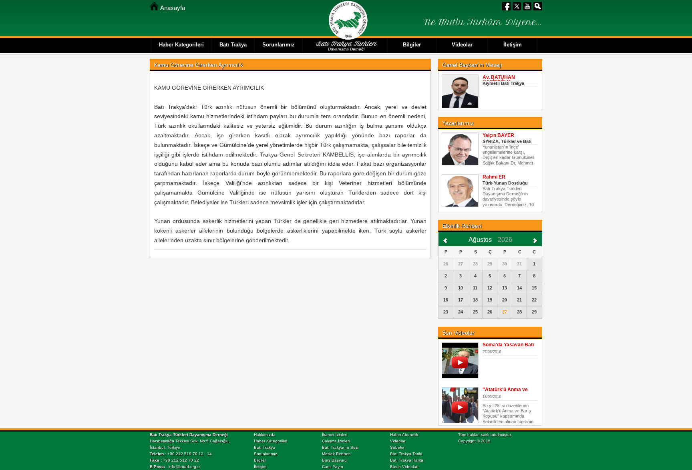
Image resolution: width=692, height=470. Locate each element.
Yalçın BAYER (498, 135)
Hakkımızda (265, 434)
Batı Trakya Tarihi (406, 454)
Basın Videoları (404, 466)
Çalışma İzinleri (336, 441)
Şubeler (397, 447)
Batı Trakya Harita (406, 460)
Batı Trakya (264, 447)
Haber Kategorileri (270, 441)
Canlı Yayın (332, 466)
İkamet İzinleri (334, 434)
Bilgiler (260, 460)
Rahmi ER (494, 177)
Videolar (397, 441)
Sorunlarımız (265, 454)
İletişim (260, 466)
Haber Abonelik (404, 434)
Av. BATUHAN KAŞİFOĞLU (499, 79)
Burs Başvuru (334, 460)
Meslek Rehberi (336, 454)
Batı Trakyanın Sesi (340, 447)
